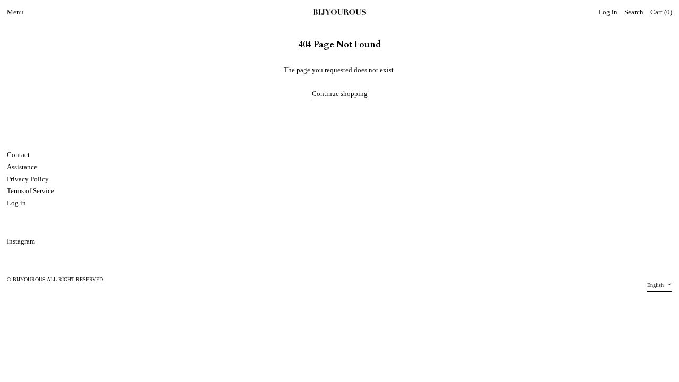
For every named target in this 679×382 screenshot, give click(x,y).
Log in (16, 203)
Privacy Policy (28, 179)
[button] (633, 12)
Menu (15, 12)
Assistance (22, 167)
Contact (18, 155)
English (656, 285)
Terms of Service (30, 191)
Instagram (21, 241)
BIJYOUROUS (29, 279)
